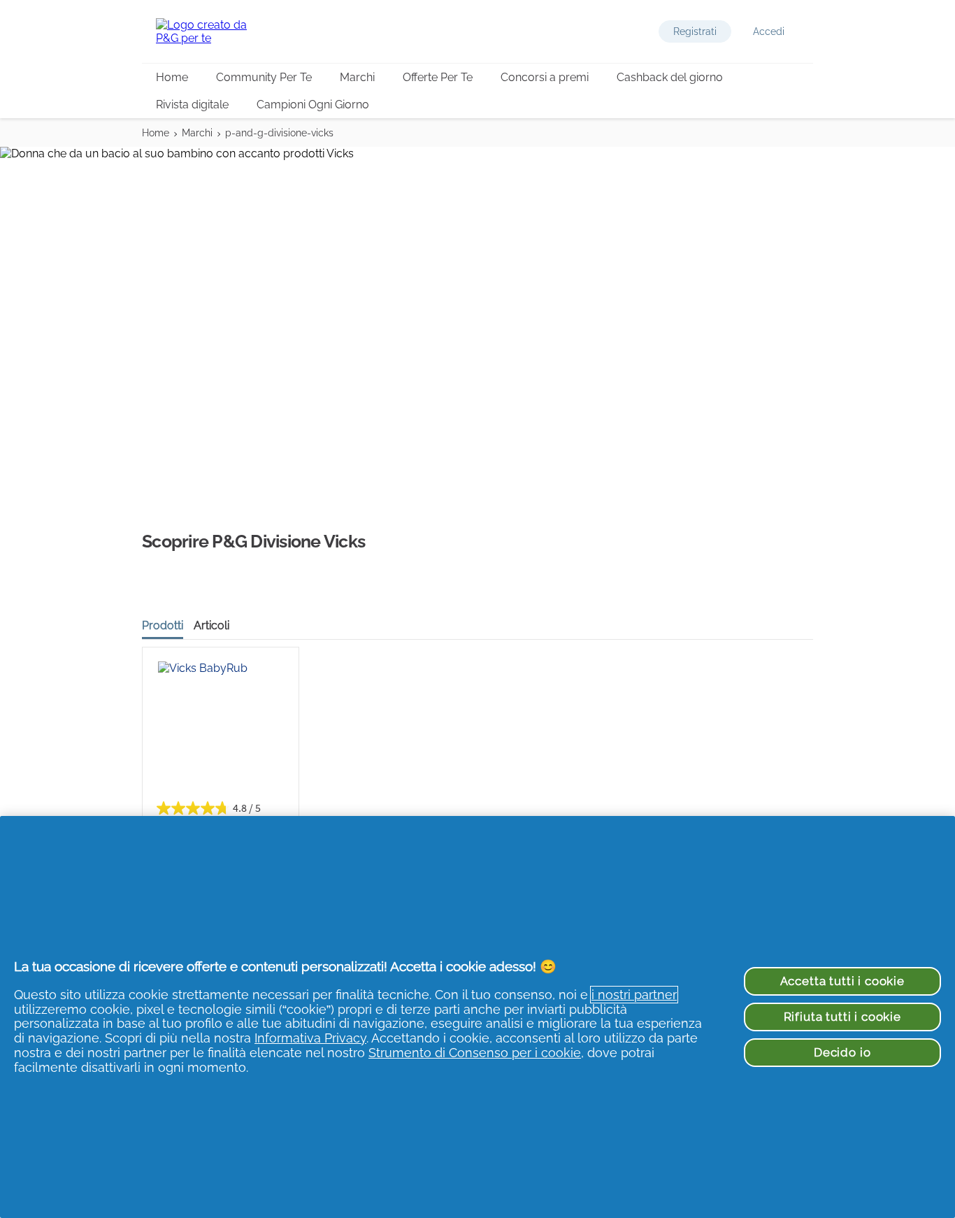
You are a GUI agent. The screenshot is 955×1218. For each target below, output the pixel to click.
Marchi (357, 77)
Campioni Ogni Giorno (313, 104)
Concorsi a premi (545, 77)
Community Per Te (264, 77)
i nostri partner (634, 994)
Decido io (842, 1052)
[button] (695, 31)
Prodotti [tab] (162, 625)
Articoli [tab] (211, 625)
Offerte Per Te (438, 77)
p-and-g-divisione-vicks (279, 132)
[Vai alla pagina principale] (212, 31)
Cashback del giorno (670, 77)
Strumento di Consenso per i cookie (474, 1052)
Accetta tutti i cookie (842, 981)
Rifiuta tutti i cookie (842, 1017)
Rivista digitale (192, 104)
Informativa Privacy (310, 1038)
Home (172, 77)
